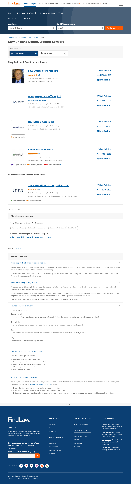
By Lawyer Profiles (55, 450)
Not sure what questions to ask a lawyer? (27, 351)
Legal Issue (12, 24)
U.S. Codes (77, 447)
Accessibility (53, 428)
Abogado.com (106, 440)
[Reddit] (42, 466)
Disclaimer (26, 478)
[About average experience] (60, 165)
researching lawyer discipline (40, 384)
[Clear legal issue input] (54, 28)
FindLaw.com (106, 424)
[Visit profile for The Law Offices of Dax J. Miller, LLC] (18, 191)
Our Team (52, 424)
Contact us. (26, 436)
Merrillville (20, 237)
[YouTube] (26, 466)
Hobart (12, 237)
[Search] (121, 3)
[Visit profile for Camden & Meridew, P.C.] (18, 155)
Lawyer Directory (13, 37)
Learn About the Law (80, 436)
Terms (10, 478)
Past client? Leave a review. (37, 100)
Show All (10, 248)
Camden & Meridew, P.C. (42, 149)
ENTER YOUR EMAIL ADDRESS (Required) (21, 452)
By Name (52, 454)
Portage (48, 237)
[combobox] (32, 28)
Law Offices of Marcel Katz (43, 70)
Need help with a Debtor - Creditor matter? (28, 263)
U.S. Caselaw (78, 443)
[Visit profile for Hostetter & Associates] (18, 127)
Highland (30, 237)
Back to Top (66, 404)
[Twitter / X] (31, 466)
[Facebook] (21, 466)
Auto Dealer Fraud (18, 228)
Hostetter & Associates (41, 121)
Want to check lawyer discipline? (24, 377)
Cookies (35, 478)
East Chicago (39, 237)
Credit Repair (72, 228)
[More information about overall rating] (41, 153)
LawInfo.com (106, 447)
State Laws (77, 439)
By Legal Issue (53, 447)
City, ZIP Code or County (66, 24)
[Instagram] (37, 466)
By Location (52, 443)
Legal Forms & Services (81, 424)
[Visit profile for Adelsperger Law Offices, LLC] (18, 102)
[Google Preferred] (47, 466)
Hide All (18, 248)
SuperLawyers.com (108, 432)
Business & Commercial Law (37, 228)
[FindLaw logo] (15, 3)
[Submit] (37, 455)
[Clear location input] (102, 28)
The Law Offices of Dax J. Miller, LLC (48, 185)
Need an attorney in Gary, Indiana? (25, 282)
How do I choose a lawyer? (22, 306)
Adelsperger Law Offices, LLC (44, 96)
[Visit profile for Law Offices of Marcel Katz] (18, 76)
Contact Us (52, 431)
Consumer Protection (57, 228)
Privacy (17, 478)
